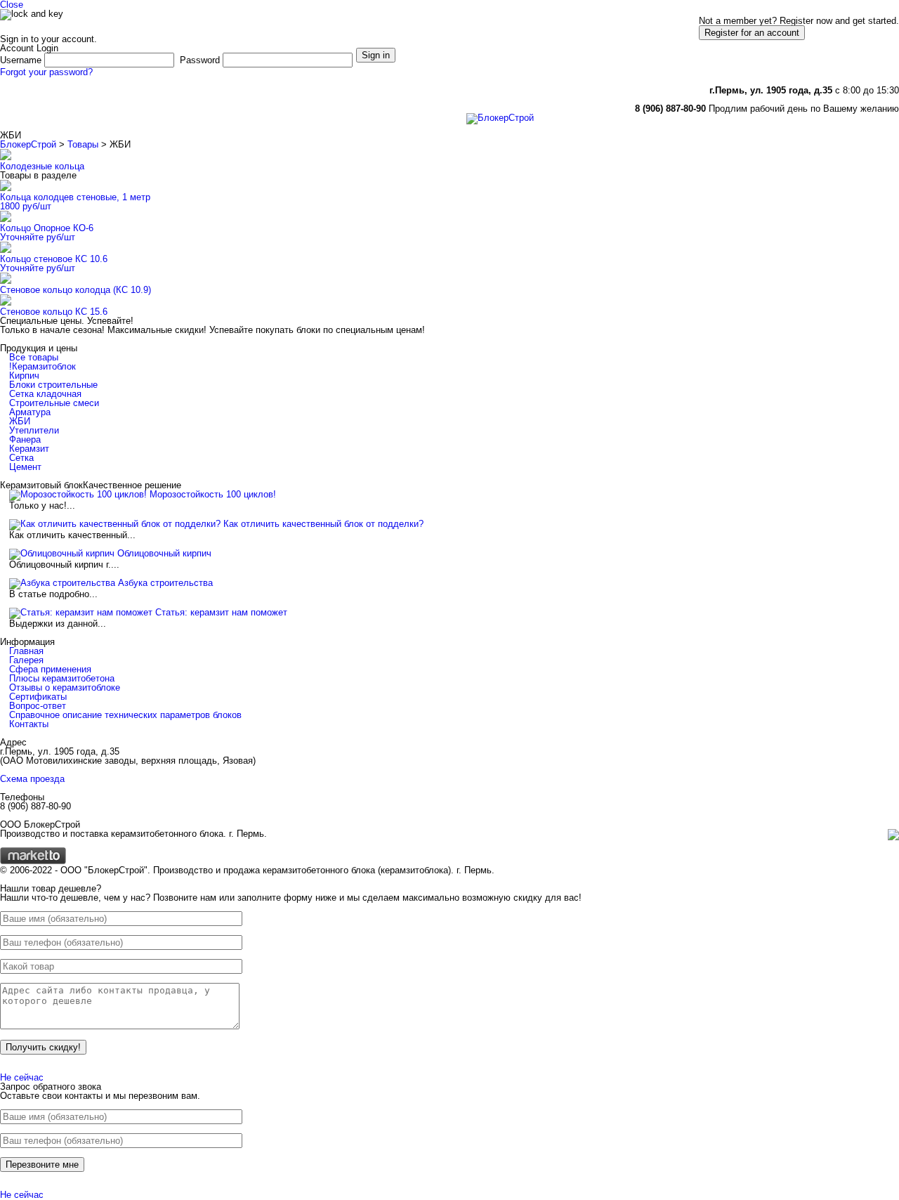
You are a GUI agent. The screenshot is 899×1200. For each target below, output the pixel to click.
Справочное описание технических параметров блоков (125, 715)
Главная (26, 106)
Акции (74, 106)
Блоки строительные (53, 384)
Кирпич (24, 375)
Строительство (368, 106)
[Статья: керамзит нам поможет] (80, 612)
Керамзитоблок (137, 106)
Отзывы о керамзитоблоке (64, 687)
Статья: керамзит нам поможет (221, 612)
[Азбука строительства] (62, 583)
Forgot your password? (46, 72)
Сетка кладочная (45, 394)
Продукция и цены (226, 106)
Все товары (33, 357)
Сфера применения (50, 669)
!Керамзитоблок (42, 366)
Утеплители (34, 430)
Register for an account (751, 32)
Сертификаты (38, 696)
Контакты (437, 106)
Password (200, 60)
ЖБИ (19, 421)
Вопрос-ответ (37, 705)
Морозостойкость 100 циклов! (213, 494)
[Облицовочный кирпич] (61, 553)
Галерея (300, 106)
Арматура (30, 412)
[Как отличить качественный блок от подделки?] (115, 524)
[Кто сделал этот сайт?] (33, 861)
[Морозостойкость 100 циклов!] (78, 494)
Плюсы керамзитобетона (61, 678)
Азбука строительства (165, 583)
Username (20, 60)
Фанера (25, 439)
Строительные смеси (54, 403)
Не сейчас (22, 1077)
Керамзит (29, 448)
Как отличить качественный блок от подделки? (323, 524)
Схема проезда (32, 779)
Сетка (21, 457)
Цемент (25, 467)
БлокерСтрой (28, 144)
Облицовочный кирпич (164, 553)
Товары (82, 144)
